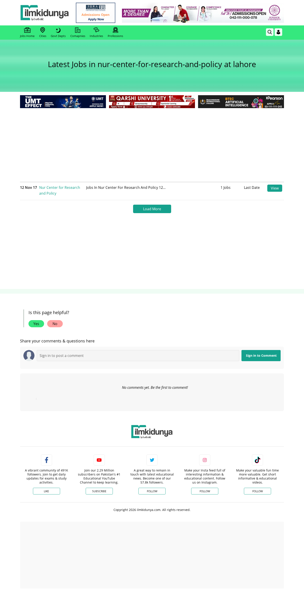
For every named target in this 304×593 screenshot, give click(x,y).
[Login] (278, 32)
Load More (152, 208)
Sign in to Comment (261, 355)
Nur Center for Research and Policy (59, 190)
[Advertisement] (152, 142)
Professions (115, 36)
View (275, 188)
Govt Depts (58, 36)
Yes (36, 323)
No (55, 323)
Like (46, 491)
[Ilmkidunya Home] (44, 12)
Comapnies (77, 36)
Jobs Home (27, 36)
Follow (152, 491)
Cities (42, 36)
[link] (95, 13)
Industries (96, 36)
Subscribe (99, 491)
